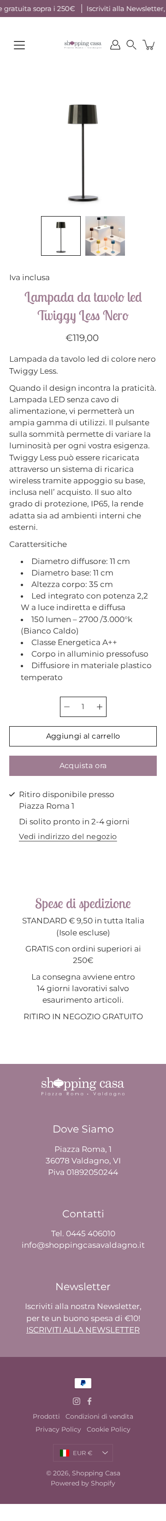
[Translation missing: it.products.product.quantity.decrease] (67, 707)
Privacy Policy (58, 1429)
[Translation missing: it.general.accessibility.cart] (149, 44)
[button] (131, 45)
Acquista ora (83, 765)
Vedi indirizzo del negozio (68, 837)
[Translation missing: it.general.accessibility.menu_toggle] (19, 45)
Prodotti (46, 1416)
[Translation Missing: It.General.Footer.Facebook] (89, 1401)
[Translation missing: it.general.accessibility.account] (115, 44)
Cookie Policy (108, 1429)
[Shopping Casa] (83, 45)
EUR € (82, 1452)
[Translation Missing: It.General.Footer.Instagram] (76, 1401)
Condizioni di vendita (99, 1416)
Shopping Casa (96, 1473)
